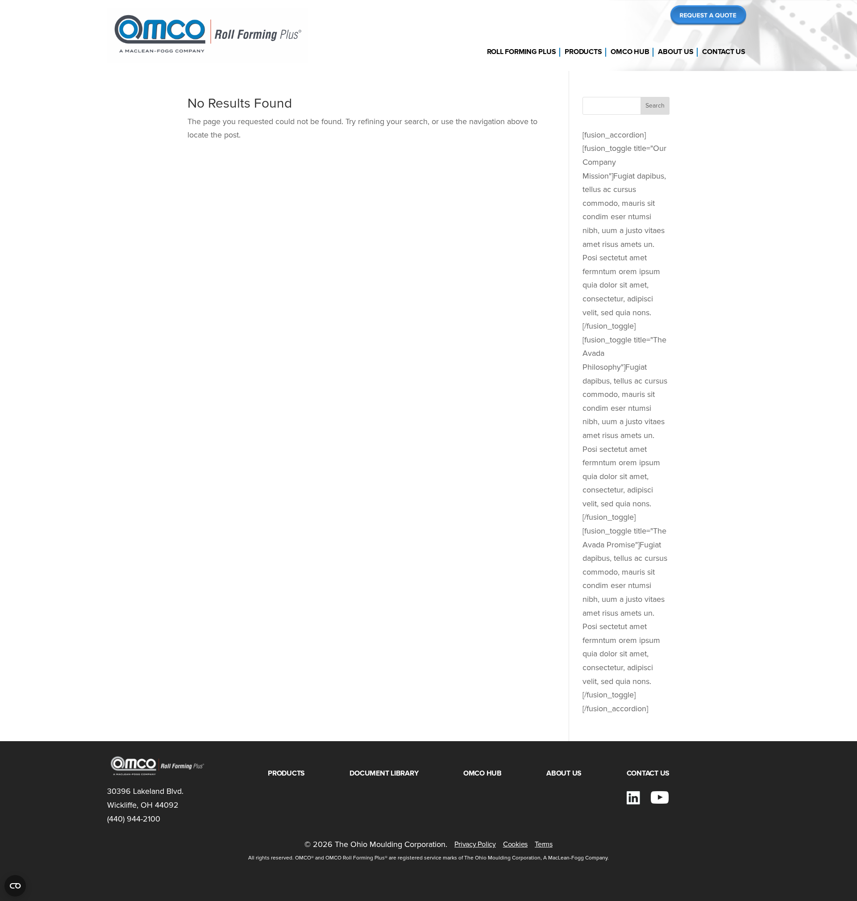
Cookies (515, 844)
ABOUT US (675, 51)
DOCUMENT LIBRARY (383, 773)
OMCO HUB (630, 51)
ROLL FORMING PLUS (521, 51)
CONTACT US (723, 51)
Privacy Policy (475, 844)
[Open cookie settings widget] (15, 886)
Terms (544, 844)
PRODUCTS (583, 51)
